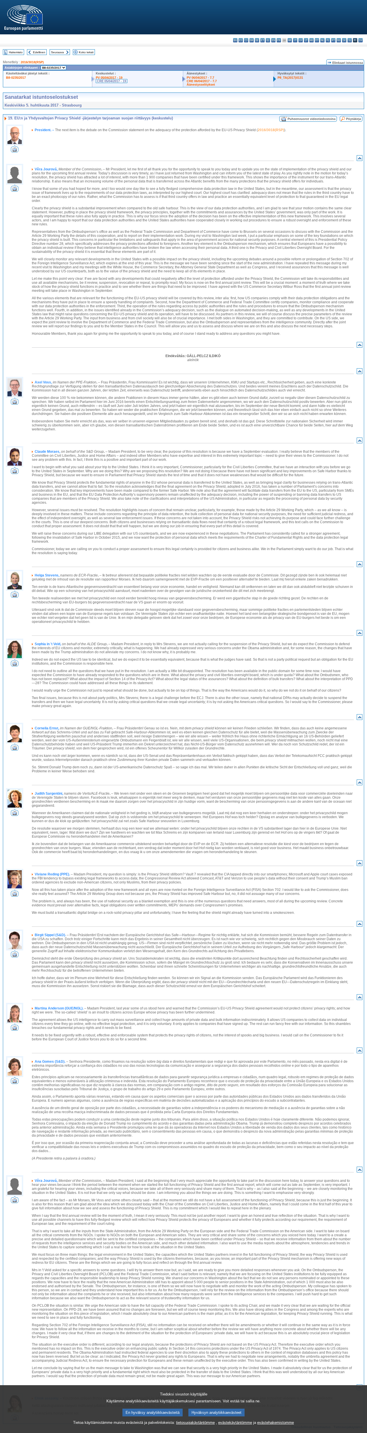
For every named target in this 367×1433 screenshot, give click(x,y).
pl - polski (328, 40)
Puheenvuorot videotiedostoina (311, 119)
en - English (273, 40)
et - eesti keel (262, 40)
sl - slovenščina (350, 40)
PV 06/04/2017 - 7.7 (200, 77)
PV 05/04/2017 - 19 (109, 77)
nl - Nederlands (322, 40)
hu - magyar (311, 40)
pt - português (333, 40)
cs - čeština (246, 40)
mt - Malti (317, 40)
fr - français (279, 40)
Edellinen (39, 52)
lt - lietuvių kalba (306, 40)
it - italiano (295, 40)
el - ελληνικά (268, 40)
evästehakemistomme (275, 1422)
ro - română (339, 40)
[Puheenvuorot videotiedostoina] (14, 150)
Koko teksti (86, 52)
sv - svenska (360, 40)
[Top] (359, 159)
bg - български (235, 40)
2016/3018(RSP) (32, 62)
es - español (241, 40)
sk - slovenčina (344, 40)
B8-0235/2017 (16, 77)
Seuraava (57, 52)
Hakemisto (16, 52)
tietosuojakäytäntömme (195, 1422)
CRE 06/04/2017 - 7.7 (202, 81)
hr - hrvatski (290, 40)
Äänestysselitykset (201, 84)
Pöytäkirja (353, 119)
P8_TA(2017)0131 (290, 77)
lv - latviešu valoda (300, 40)
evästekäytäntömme (235, 1422)
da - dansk (251, 40)
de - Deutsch (257, 40)
